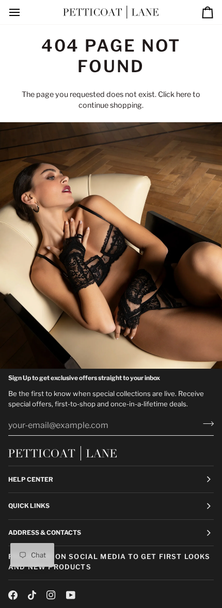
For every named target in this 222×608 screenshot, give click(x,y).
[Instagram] (51, 595)
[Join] (205, 424)
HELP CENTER (30, 479)
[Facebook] (13, 595)
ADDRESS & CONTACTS (44, 532)
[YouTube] (70, 595)
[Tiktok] (32, 595)
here (183, 94)
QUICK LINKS (29, 506)
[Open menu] (23, 12)
